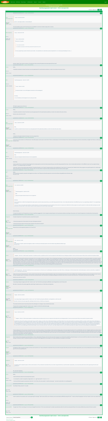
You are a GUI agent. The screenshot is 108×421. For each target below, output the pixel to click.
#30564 (32, 225)
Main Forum (13, 2)
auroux (7, 255)
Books (44, 2)
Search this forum (9, 419)
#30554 (32, 28)
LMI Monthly (29, 2)
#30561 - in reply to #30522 (25, 169)
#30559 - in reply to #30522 (26, 137)
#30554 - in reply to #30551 (26, 28)
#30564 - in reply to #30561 (25, 225)
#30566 (32, 250)
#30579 (32, 345)
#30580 (32, 355)
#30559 (32, 137)
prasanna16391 (9, 385)
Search (35, 2)
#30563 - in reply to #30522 (25, 214)
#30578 (32, 334)
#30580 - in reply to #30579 (25, 355)
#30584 (32, 404)
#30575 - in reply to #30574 (26, 290)
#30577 (32, 307)
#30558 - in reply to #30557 (26, 118)
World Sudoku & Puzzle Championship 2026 (54, 5)
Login (105, 2)
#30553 (32, 12)
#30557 (32, 107)
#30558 (32, 118)
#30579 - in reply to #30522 (25, 345)
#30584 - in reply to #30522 (25, 404)
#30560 (32, 148)
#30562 (32, 180)
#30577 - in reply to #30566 (25, 307)
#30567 (32, 265)
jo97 (6, 172)
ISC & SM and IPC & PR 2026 (54, 6)
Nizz (7, 80)
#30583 (32, 394)
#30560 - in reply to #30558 (26, 148)
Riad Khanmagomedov (9, 18)
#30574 (32, 279)
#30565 (32, 235)
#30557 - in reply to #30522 (26, 107)
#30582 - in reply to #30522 (25, 383)
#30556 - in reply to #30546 (25, 75)
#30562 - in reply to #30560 (25, 180)
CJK (6, 152)
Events (39, 2)
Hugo (7, 396)
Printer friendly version (10, 420)
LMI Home (18, 2)
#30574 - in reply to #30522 (26, 279)
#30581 (32, 372)
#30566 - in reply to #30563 (26, 250)
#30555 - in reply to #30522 (25, 64)
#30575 (32, 290)
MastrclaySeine (9, 32)
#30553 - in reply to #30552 (26, 12)
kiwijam (7, 281)
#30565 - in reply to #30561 (25, 235)
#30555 (32, 64)
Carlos (7, 67)
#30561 (32, 169)
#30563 (32, 214)
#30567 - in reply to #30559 (26, 265)
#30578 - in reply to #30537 (25, 334)
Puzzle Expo (23, 2)
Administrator (8, 294)
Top (101, 13)
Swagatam (8, 216)
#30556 (32, 75)
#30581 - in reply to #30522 (25, 372)
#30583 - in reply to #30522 (25, 394)
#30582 (32, 383)
